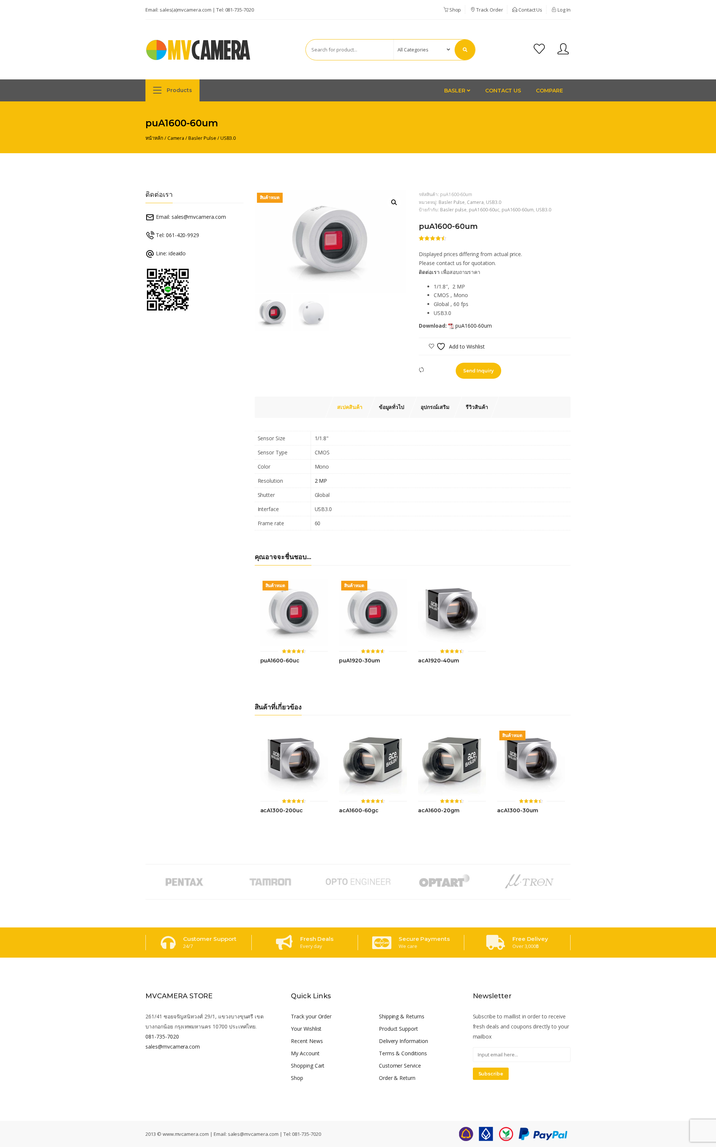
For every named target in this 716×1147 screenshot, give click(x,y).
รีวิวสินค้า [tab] (477, 407)
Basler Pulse (202, 138)
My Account (305, 1053)
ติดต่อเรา (429, 271)
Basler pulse (453, 209)
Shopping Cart (307, 1065)
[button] (394, 202)
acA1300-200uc (281, 810)
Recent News (307, 1040)
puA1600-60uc (484, 209)
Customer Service (400, 1065)
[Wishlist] (539, 49)
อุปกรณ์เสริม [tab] (435, 407)
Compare (549, 90)
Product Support (398, 1028)
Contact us (503, 90)
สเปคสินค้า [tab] (349, 407)
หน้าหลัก (154, 138)
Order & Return (397, 1077)
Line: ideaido (170, 253)
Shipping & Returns (401, 1016)
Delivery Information (403, 1040)
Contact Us (530, 9)
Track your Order (311, 1016)
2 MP (321, 480)
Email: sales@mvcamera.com (190, 216)
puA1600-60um (518, 209)
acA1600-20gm (438, 810)
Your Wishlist (306, 1028)
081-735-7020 (239, 9)
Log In (563, 9)
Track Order (489, 9)
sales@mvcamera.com (172, 1046)
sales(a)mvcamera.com (185, 9)
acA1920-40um (438, 661)
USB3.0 (228, 138)
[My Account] (563, 49)
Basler (455, 90)
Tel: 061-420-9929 (176, 235)
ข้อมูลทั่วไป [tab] (392, 407)
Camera (176, 138)
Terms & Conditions (403, 1053)
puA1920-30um (359, 661)
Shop (454, 9)
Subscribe (490, 1074)
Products (178, 90)
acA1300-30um (517, 810)
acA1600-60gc (358, 810)
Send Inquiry (478, 371)
